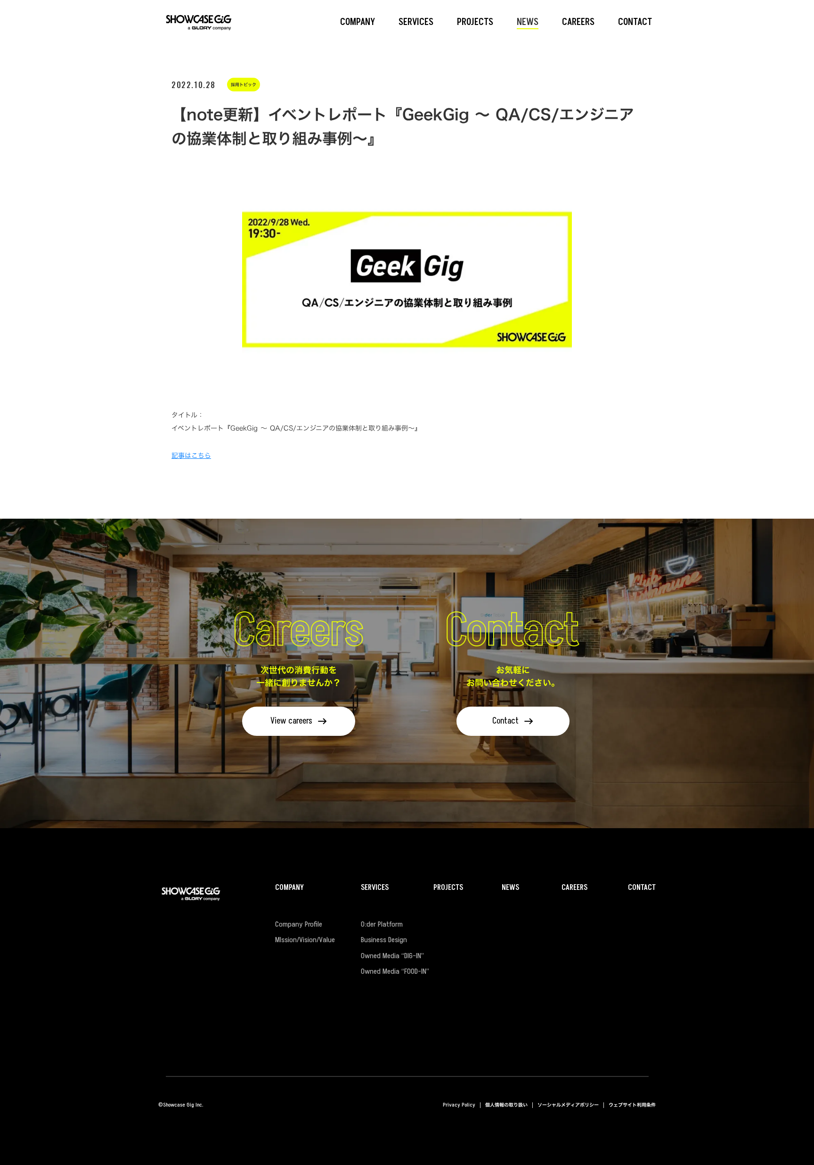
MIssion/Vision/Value (305, 940)
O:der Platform (382, 925)
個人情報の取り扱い (506, 1105)
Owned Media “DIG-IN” (392, 956)
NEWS (510, 888)
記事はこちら (191, 455)
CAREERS (574, 888)
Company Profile (298, 925)
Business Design (384, 940)
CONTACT (642, 888)
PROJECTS (448, 888)
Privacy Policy (459, 1105)
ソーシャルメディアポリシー (568, 1105)
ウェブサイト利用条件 (632, 1105)
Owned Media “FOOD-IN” (395, 972)
